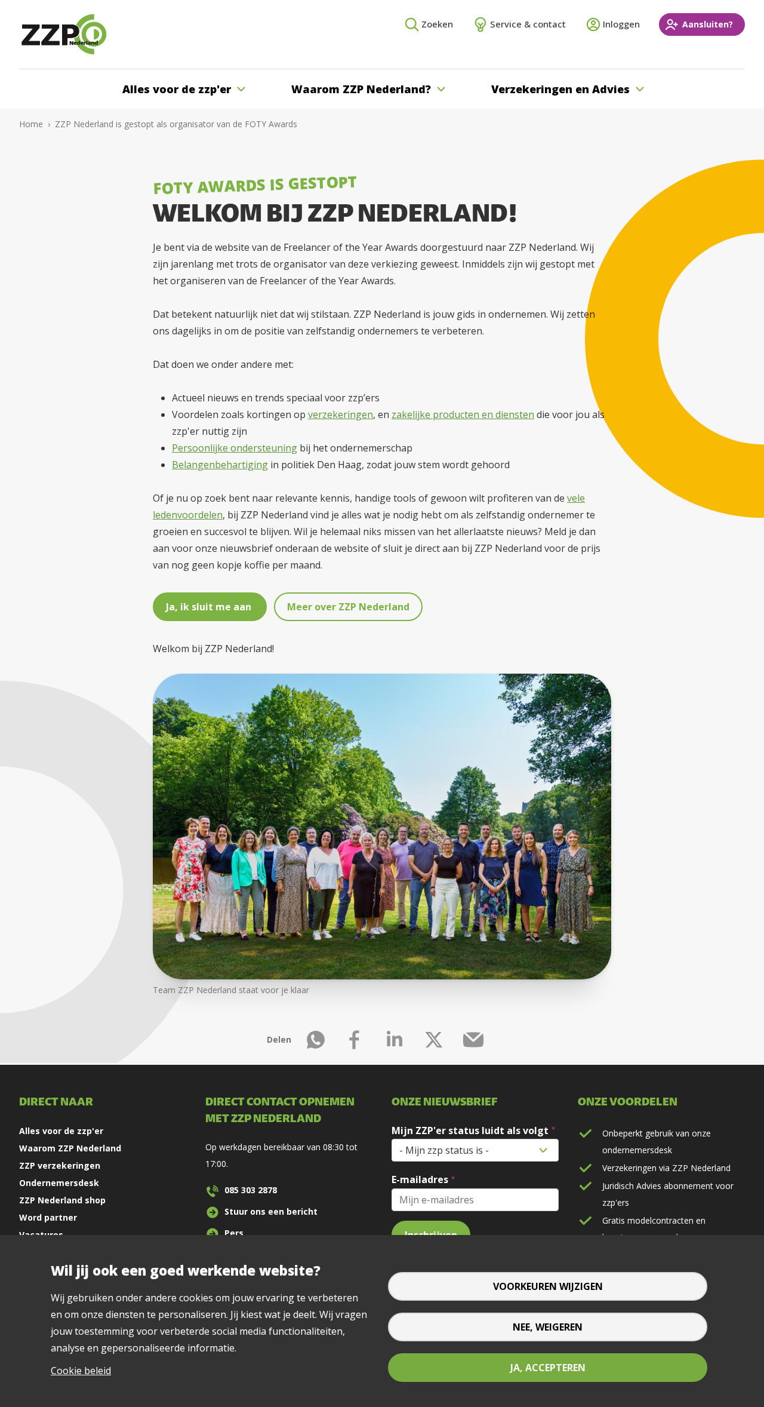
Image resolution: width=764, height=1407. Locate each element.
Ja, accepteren (548, 1367)
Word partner (48, 1217)
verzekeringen (340, 414)
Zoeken (437, 24)
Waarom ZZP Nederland (70, 1148)
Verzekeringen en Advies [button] (560, 89)
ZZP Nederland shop (62, 1200)
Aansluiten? (707, 24)
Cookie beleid (81, 1370)
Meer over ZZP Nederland (348, 606)
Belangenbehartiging (220, 464)
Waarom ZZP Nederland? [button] (361, 89)
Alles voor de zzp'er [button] (176, 89)
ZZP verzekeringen (59, 1165)
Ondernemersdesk (59, 1182)
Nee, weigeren (548, 1327)
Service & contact (528, 24)
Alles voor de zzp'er (61, 1130)
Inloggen (621, 24)
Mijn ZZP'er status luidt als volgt (470, 1130)
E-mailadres (420, 1179)
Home (31, 124)
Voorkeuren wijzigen (548, 1286)
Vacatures (41, 1234)
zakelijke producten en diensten (463, 414)
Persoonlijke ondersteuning (234, 447)
